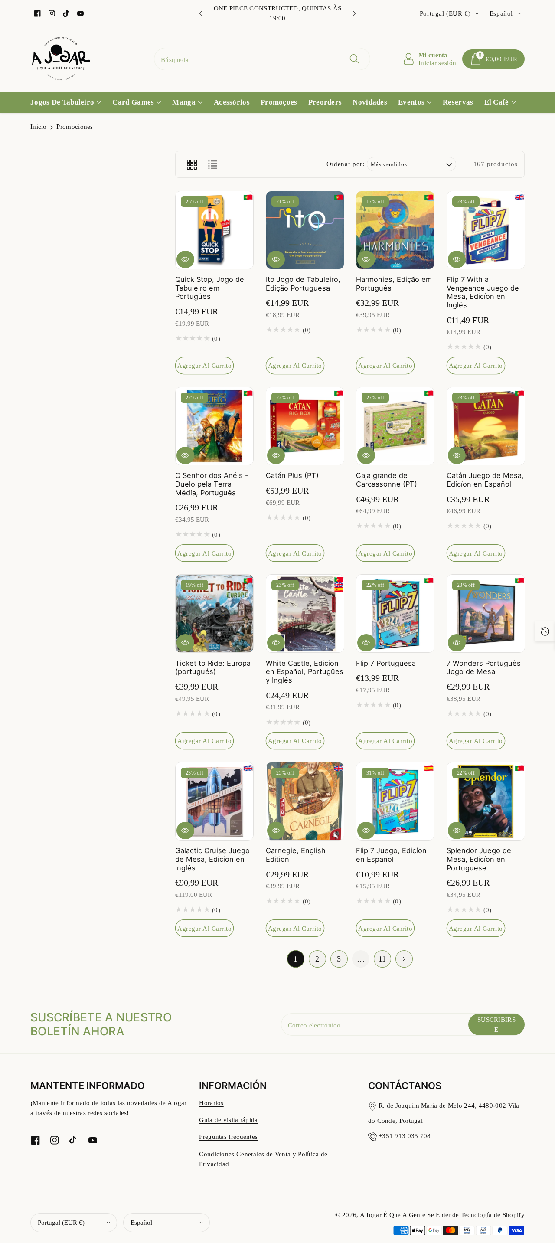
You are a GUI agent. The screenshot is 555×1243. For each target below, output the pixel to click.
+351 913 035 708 (405, 1135)
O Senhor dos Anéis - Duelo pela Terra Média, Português (211, 484)
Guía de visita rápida (228, 1119)
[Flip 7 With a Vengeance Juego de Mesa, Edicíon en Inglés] (486, 230)
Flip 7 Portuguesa (386, 663)
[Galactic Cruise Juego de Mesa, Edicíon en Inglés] (214, 801)
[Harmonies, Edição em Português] (395, 230)
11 (382, 959)
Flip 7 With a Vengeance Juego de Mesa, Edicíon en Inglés (483, 292)
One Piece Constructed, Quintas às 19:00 (278, 13)
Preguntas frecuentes (228, 1136)
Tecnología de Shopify (493, 1214)
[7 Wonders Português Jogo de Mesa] (486, 613)
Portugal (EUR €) (61, 1222)
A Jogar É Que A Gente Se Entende (410, 1214)
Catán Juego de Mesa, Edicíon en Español (485, 479)
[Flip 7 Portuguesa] (395, 613)
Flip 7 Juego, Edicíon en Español (391, 855)
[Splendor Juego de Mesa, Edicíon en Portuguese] (486, 801)
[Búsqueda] (354, 59)
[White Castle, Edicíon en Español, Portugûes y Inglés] (305, 613)
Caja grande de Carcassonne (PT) (386, 479)
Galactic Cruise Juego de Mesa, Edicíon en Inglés (212, 859)
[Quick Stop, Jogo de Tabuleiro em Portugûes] (214, 230)
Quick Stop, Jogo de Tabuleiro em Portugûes (209, 288)
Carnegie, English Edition (296, 855)
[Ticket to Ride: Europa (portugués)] (214, 613)
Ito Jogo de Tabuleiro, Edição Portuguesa (303, 283)
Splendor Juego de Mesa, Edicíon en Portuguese (479, 859)
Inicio (38, 126)
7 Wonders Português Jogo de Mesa (484, 667)
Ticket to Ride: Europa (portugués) (213, 667)
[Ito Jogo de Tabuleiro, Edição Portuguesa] (305, 230)
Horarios (211, 1102)
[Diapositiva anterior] (200, 13)
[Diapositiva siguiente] (354, 13)
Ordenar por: (345, 163)
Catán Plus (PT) (292, 475)
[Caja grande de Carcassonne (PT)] (395, 426)
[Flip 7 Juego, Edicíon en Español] (395, 801)
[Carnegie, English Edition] (305, 801)
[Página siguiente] (404, 959)
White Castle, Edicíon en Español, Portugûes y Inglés (304, 671)
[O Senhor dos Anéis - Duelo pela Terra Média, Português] (214, 426)
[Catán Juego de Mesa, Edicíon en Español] (486, 426)
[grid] (191, 164)
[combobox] (262, 59)
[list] (212, 164)
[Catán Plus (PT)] (305, 426)
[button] (493, 59)
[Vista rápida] (185, 259)
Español (141, 1222)
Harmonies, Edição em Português (394, 283)
